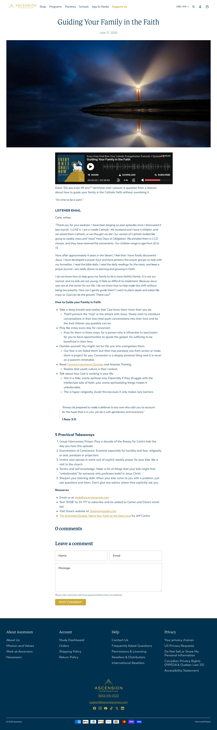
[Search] (193, 6)
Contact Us (120, 640)
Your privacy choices (179, 640)
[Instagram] (100, 708)
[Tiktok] (111, 708)
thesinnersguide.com (103, 511)
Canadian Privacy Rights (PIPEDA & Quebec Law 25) (184, 663)
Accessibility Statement (181, 670)
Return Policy (68, 657)
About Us (13, 640)
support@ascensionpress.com (108, 702)
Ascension (18, 722)
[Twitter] (117, 708)
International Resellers (128, 663)
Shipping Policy (70, 651)
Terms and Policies (203, 722)
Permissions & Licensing (129, 651)
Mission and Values (20, 646)
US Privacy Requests (179, 646)
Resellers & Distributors (128, 657)
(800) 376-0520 (108, 695)
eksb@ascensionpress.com (92, 497)
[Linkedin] (122, 708)
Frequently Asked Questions (132, 646)
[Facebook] (94, 708)
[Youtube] (106, 708)
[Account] (200, 6)
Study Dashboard (71, 640)
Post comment (70, 602)
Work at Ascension (19, 651)
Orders (64, 646)
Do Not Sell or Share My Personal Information (181, 653)
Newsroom (14, 657)
